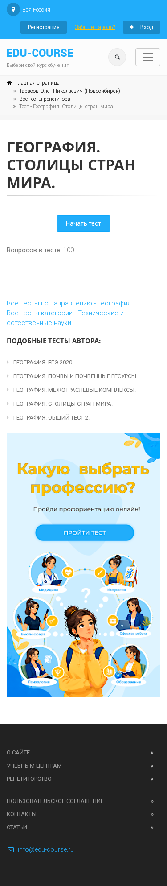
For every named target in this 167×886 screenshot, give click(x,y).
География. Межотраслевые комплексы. (74, 390)
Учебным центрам (34, 765)
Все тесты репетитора (44, 99)
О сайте (18, 752)
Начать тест (83, 223)
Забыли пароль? (95, 27)
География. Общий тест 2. (51, 417)
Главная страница (37, 83)
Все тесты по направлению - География (69, 303)
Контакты (22, 814)
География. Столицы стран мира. (63, 403)
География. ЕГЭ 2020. (43, 362)
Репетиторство (29, 778)
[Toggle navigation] (147, 57)
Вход (146, 27)
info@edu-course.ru (46, 849)
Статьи (17, 827)
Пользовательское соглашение (55, 801)
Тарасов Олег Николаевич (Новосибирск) (69, 91)
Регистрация (44, 27)
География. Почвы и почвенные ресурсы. (75, 376)
